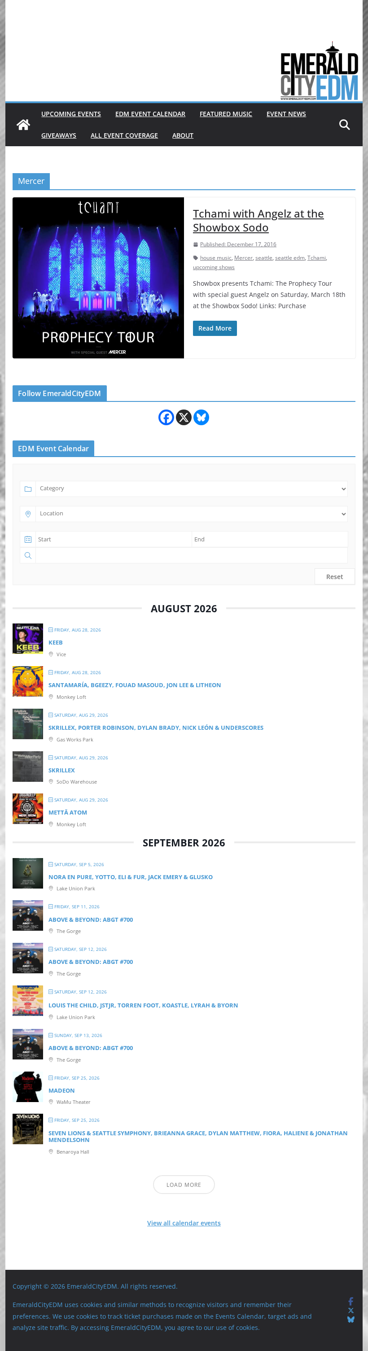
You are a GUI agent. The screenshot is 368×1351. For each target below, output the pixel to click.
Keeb (55, 642)
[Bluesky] (201, 417)
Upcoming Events (71, 113)
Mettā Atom (67, 812)
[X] (184, 417)
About (182, 135)
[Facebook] (166, 417)
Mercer (243, 257)
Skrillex (61, 770)
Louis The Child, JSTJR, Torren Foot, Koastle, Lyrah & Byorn (143, 1005)
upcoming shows (214, 267)
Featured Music (226, 113)
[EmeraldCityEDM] (23, 124)
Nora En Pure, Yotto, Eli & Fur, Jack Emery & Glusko (130, 877)
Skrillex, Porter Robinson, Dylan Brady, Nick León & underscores (155, 727)
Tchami (316, 257)
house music (216, 257)
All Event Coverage (124, 135)
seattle (263, 257)
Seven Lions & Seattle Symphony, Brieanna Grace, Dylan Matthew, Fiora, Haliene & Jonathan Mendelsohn (198, 1136)
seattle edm (290, 257)
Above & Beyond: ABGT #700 (90, 919)
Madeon (61, 1090)
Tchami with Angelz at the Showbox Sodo (258, 220)
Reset (334, 576)
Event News (286, 113)
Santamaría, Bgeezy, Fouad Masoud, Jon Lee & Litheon (134, 685)
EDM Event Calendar (150, 113)
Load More (184, 1185)
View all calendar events (184, 1223)
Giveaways (58, 135)
